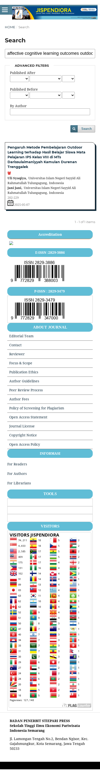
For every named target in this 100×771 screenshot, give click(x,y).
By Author (18, 105)
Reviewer (17, 354)
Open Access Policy (24, 444)
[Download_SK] (11, 243)
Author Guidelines (24, 381)
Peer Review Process (26, 390)
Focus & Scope (20, 363)
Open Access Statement (28, 417)
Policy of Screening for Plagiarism (36, 408)
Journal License (22, 426)
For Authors (17, 473)
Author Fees (19, 399)
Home (10, 27)
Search (86, 129)
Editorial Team (21, 336)
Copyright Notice (23, 435)
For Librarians (19, 483)
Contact (15, 345)
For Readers (17, 464)
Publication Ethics (23, 372)
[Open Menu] (5, 10)
